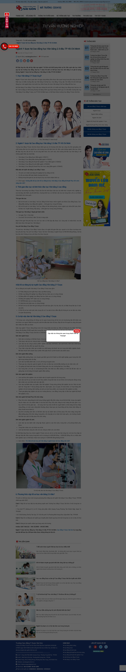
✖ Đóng (77, 331)
